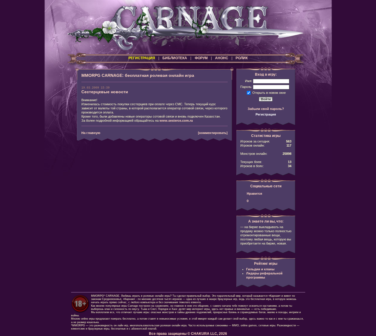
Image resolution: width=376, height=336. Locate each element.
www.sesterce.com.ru (176, 120)
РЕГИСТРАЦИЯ (141, 58)
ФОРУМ (201, 58)
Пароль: (246, 87)
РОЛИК (242, 58)
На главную (90, 133)
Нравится (254, 193)
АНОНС (221, 58)
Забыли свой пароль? (266, 109)
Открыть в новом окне (269, 92)
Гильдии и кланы (260, 269)
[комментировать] (213, 133)
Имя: (248, 81)
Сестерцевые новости (104, 91)
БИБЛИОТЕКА (174, 58)
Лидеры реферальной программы (264, 275)
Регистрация (266, 114)
